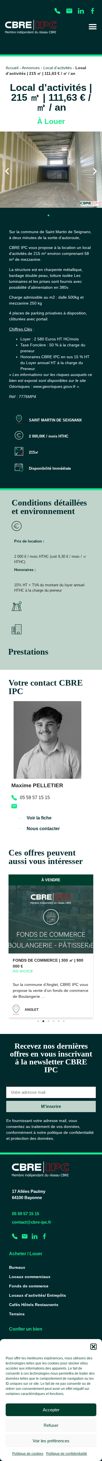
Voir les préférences (51, 1440)
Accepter (51, 1409)
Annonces (31, 68)
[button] (93, 1347)
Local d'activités (57, 68)
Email (12, 1084)
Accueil (12, 68)
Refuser (51, 1425)
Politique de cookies (27, 1454)
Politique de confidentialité (66, 1454)
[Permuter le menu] (92, 27)
